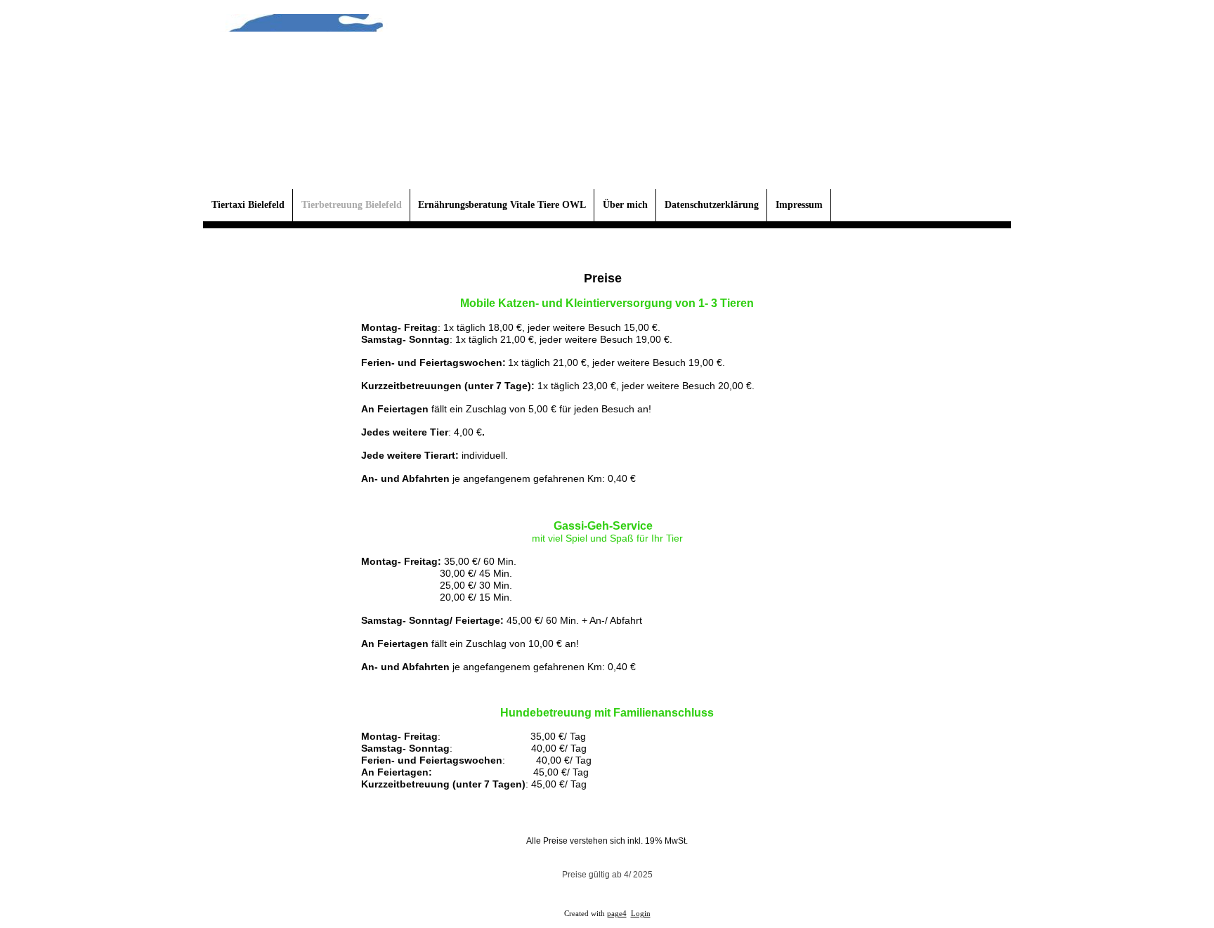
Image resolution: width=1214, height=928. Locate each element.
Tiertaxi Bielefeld (248, 205)
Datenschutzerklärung (712, 205)
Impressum (799, 205)
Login (641, 913)
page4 (617, 913)
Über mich (625, 205)
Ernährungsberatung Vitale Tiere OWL (502, 205)
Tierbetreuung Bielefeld (351, 205)
